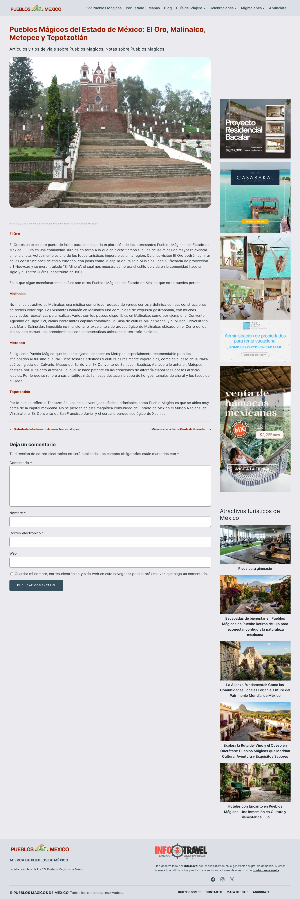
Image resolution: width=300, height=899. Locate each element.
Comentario (20, 462)
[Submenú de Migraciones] (264, 8)
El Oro (14, 233)
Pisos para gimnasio (255, 568)
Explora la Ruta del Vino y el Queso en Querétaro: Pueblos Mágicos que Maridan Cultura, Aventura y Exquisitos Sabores (255, 751)
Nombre (17, 513)
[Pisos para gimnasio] (255, 545)
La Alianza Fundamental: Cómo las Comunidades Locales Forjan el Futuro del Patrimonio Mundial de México (255, 690)
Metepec (17, 342)
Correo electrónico (26, 533)
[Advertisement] (255, 60)
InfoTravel (191, 866)
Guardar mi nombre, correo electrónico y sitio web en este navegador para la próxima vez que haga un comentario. (111, 573)
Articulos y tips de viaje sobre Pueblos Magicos (56, 49)
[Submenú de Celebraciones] (236, 8)
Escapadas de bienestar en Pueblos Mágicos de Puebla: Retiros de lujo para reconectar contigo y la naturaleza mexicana (255, 626)
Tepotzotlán (19, 391)
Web (13, 553)
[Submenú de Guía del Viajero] (204, 8)
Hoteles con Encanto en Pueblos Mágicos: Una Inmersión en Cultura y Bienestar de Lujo (255, 811)
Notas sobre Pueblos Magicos (134, 49)
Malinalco (17, 293)
